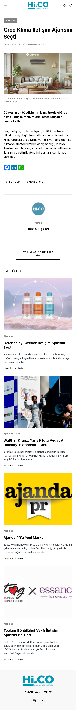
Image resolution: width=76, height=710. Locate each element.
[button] (5, 5)
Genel (17, 433)
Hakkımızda (32, 691)
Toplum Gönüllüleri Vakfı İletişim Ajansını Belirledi (31, 632)
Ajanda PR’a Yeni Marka (24, 537)
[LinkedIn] (42, 700)
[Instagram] (34, 700)
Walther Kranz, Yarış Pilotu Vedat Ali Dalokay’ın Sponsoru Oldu (34, 442)
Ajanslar (10, 20)
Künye (48, 691)
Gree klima (13, 181)
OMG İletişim (35, 181)
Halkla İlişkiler (38, 229)
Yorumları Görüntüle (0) (38, 253)
